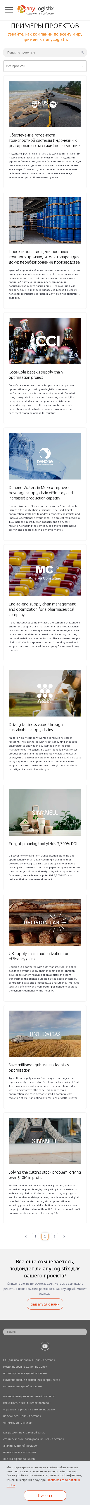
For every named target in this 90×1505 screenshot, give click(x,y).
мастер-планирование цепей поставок (29, 1396)
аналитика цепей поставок (20, 1446)
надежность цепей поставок (22, 1416)
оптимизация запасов (17, 1422)
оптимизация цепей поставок (22, 1386)
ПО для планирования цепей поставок (29, 1360)
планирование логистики (19, 1452)
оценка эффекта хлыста (19, 1459)
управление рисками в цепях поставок (29, 1409)
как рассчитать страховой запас (24, 1432)
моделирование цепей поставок (25, 1367)
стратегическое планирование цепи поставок (33, 1439)
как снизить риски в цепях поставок (26, 1403)
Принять (45, 1495)
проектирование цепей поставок (25, 1373)
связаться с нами (45, 1304)
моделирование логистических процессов (31, 1380)
